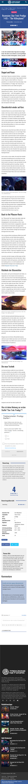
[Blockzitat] (14, 625)
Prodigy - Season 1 (12, 8)
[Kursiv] (5, 625)
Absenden (20, 451)
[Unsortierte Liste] (12, 625)
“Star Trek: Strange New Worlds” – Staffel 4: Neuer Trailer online (17, 722)
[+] (21, 625)
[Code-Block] (15, 625)
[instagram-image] (5, 652)
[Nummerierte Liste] (10, 625)
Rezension (14, 12)
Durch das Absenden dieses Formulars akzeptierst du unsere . (14, 446)
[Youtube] (17, 700)
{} (19, 625)
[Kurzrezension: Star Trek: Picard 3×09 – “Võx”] (5, 742)
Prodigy (6, 8)
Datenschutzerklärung (10, 448)
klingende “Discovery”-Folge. (11, 265)
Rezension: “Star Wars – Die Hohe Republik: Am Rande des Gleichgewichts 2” (18, 730)
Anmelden (23, 615)
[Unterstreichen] (6, 625)
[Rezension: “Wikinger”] (5, 708)
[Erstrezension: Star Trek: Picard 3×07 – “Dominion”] (5, 749)
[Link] (17, 625)
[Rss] (2, 700)
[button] (8, 779)
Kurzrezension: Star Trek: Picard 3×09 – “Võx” (18, 741)
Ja (8, 436)
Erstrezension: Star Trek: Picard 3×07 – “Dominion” (18, 748)
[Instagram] (14, 700)
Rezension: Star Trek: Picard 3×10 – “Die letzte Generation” (18, 755)
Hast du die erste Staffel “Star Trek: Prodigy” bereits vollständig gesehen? (13, 430)
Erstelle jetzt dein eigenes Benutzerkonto (13, 583)
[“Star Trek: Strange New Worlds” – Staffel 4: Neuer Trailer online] (5, 723)
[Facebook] (6, 700)
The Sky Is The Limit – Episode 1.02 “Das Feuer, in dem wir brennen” (18, 714)
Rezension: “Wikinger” (14, 707)
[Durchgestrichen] (8, 625)
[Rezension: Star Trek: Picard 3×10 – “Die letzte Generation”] (5, 757)
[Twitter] (10, 700)
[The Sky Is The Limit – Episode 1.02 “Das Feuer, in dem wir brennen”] (5, 716)
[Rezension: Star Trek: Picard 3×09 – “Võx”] (5, 764)
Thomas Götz (9, 22)
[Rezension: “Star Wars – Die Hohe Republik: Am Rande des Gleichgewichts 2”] (5, 730)
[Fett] (3, 625)
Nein (8, 438)
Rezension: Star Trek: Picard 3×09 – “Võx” (17, 762)
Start (2, 8)
